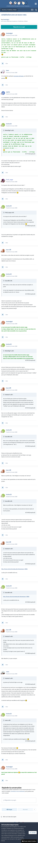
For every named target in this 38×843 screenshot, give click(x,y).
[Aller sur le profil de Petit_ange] (3, 180)
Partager (10, 809)
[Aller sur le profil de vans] (3, 673)
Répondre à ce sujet (19, 27)
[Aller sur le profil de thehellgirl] (3, 34)
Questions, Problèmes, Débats (20, 21)
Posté (11, 35)
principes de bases (19, 76)
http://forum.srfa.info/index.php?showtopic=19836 (14, 569)
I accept (33, 832)
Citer (6, 63)
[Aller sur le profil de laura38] (3, 251)
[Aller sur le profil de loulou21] (3, 125)
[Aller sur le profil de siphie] (3, 93)
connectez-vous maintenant (17, 791)
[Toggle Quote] (4, 130)
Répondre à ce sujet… (11, 800)
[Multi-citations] (2, 63)
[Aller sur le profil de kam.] (3, 71)
